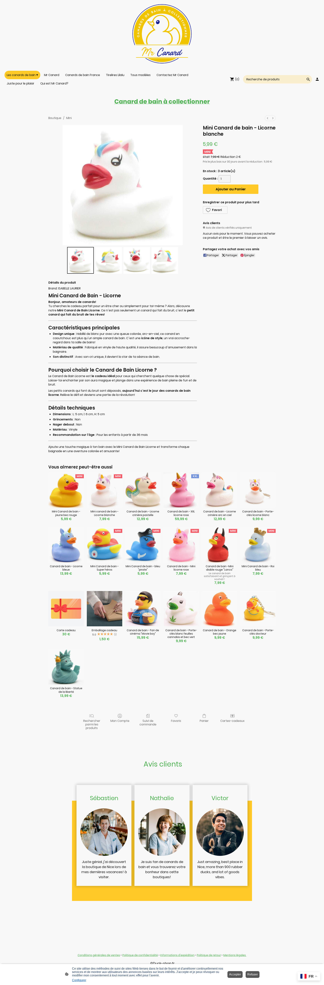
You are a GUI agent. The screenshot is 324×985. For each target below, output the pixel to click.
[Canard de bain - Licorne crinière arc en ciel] (219, 490)
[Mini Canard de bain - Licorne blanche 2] (136, 260)
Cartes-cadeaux (232, 721)
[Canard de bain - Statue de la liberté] (66, 667)
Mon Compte (119, 721)
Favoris (176, 721)
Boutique (54, 118)
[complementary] (309, 976)
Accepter (235, 974)
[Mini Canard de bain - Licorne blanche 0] (80, 260)
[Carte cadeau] (66, 609)
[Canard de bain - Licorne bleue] (66, 545)
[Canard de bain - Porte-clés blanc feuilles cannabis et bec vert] (181, 609)
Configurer (79, 980)
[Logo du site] (161, 34)
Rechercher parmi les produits (91, 724)
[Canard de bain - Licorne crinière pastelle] (143, 490)
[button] (215, 210)
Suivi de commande (148, 722)
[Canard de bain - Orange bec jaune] (219, 609)
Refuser (252, 974)
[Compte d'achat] (317, 79)
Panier (204, 721)
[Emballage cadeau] (104, 609)
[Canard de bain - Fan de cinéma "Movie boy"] (143, 609)
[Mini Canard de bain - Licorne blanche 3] (165, 260)
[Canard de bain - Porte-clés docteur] (258, 609)
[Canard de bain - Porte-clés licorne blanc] (258, 490)
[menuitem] (267, 118)
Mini (69, 118)
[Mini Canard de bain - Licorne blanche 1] (108, 260)
